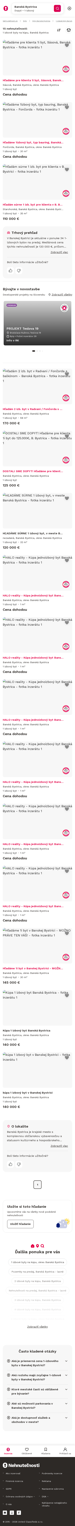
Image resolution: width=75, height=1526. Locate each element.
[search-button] (57, 8)
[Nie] (18, 270)
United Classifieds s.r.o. (30, 1522)
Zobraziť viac (59, 252)
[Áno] (10, 270)
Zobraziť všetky (37, 1326)
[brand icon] (6, 8)
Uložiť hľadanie (20, 1224)
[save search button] (68, 30)
